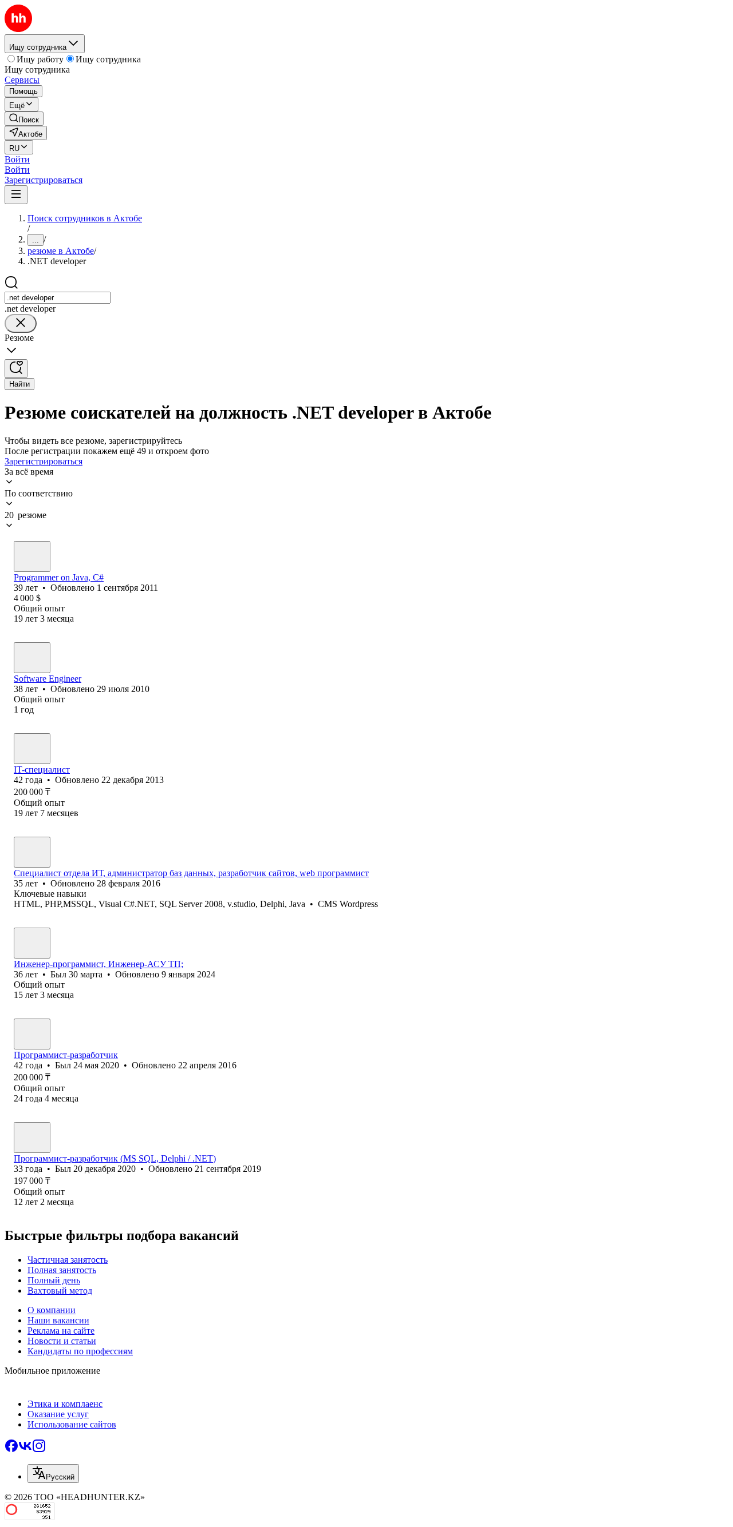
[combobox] (58, 298)
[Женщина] (32, 852)
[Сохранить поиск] (16, 368)
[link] (24, 119)
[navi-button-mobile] (16, 194)
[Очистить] (21, 323)
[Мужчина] (32, 556)
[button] (17, 159)
